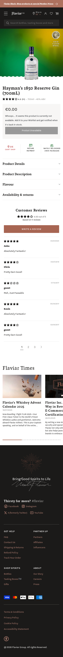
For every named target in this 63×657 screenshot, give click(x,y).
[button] (6, 13)
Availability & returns (18, 195)
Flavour (8, 184)
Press (36, 584)
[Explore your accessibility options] (6, 638)
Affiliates (38, 542)
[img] (11, 241)
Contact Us (9, 542)
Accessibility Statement (16, 629)
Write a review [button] (31, 229)
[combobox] (31, 23)
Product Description (17, 174)
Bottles (7, 573)
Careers (37, 579)
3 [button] (35, 347)
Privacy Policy (11, 617)
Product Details (14, 164)
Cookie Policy (11, 623)
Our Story (38, 573)
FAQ (6, 537)
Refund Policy (11, 552)
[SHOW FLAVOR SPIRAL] (55, 35)
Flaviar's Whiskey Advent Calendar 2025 (22, 404)
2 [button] (28, 347)
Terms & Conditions (14, 611)
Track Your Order (12, 557)
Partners (37, 537)
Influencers (39, 547)
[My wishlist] (51, 13)
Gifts (6, 584)
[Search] (7, 23)
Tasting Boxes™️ (12, 579)
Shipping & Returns (14, 547)
